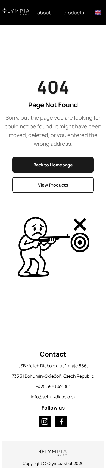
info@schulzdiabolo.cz (53, 397)
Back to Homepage (53, 165)
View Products (53, 185)
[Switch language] (98, 12)
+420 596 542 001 (53, 386)
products (73, 12)
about (44, 12)
